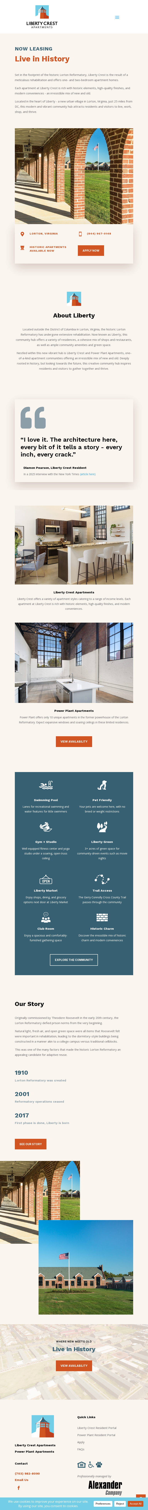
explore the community (74, 959)
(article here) (88, 474)
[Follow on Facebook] (19, 1488)
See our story (30, 1144)
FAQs (80, 1449)
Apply (81, 1442)
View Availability (74, 741)
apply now (90, 250)
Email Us (21, 1480)
